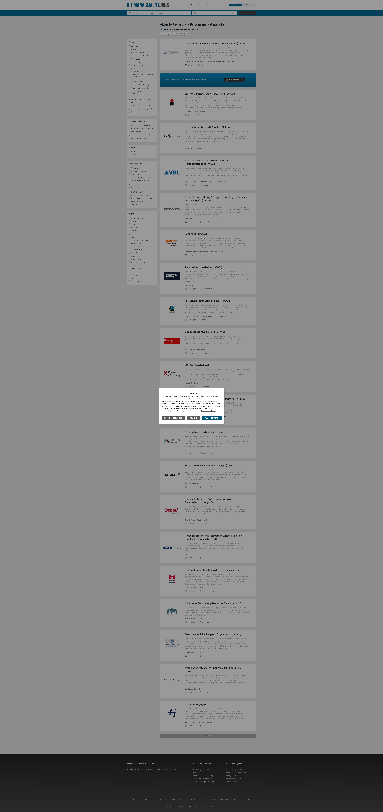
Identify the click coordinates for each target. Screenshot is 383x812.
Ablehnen (194, 418)
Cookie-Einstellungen (173, 418)
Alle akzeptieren (212, 418)
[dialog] (191, 406)
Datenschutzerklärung (208, 411)
